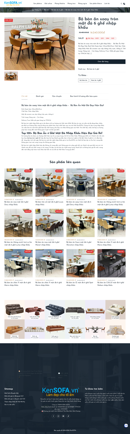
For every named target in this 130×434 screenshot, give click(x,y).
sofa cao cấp (106, 400)
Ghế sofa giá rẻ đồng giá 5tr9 (13, 396)
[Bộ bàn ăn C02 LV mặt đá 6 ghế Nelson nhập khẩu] (111, 263)
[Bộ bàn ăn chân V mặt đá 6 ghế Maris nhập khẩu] (111, 223)
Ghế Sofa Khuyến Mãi (11, 393)
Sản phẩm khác (95, 3)
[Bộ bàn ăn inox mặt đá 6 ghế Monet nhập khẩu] (49, 223)
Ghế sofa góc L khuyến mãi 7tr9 (14, 399)
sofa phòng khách (113, 398)
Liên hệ (106, 3)
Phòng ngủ (82, 3)
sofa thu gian (101, 393)
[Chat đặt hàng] (102, 61)
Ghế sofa (47, 3)
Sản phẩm (37, 3)
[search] (121, 4)
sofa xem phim (111, 393)
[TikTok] (68, 416)
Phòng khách (59, 3)
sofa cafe (105, 395)
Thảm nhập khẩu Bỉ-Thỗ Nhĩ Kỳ (14, 402)
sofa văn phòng (95, 400)
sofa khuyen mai (90, 393)
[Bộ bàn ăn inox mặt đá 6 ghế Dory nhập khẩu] (18, 182)
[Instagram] (58, 416)
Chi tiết (24, 96)
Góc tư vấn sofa (9, 404)
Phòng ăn (70, 3)
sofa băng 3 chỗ (94, 398)
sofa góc (104, 398)
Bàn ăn (46, 10)
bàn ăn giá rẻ (114, 395)
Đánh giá (40, 96)
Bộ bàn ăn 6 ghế (57, 10)
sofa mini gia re (101, 402)
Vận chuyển (57, 96)
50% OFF (8, 20)
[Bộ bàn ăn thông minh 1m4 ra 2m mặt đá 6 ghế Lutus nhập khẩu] (111, 182)
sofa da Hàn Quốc (95, 395)
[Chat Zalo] (126, 425)
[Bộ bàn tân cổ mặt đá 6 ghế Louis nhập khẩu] (49, 182)
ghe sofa (114, 400)
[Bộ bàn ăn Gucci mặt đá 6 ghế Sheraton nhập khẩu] (80, 223)
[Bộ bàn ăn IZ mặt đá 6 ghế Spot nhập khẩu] (80, 263)
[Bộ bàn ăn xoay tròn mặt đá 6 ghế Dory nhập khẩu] (80, 182)
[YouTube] (63, 416)
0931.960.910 (51, 377)
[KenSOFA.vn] (13, 3)
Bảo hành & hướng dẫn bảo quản (83, 96)
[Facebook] (53, 416)
